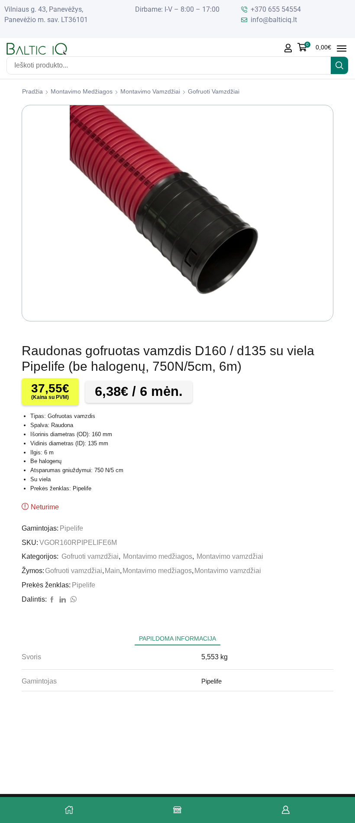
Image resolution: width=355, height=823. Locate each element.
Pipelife (71, 528)
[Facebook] (52, 599)
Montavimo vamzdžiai (150, 91)
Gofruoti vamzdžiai (213, 91)
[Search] (339, 65)
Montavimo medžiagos (82, 91)
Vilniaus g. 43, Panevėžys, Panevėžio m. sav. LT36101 (46, 14)
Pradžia (32, 91)
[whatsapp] (72, 599)
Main (112, 570)
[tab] (177, 638)
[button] (314, 47)
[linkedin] (62, 599)
